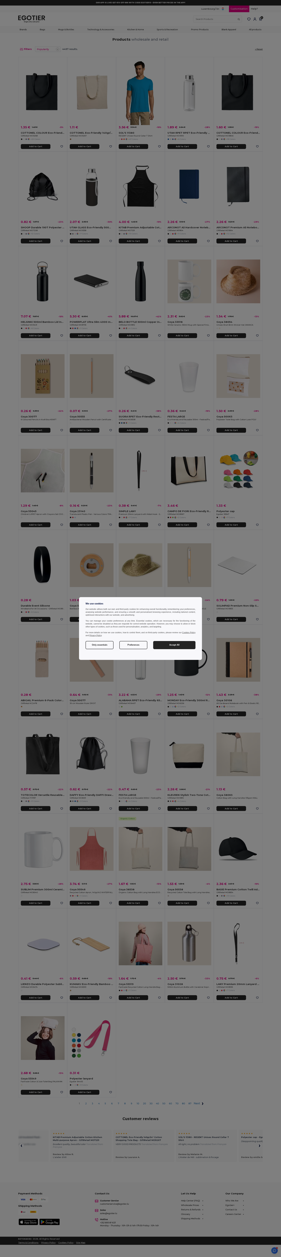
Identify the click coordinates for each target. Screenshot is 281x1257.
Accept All (174, 645)
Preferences (133, 645)
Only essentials (99, 645)
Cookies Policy (188, 632)
